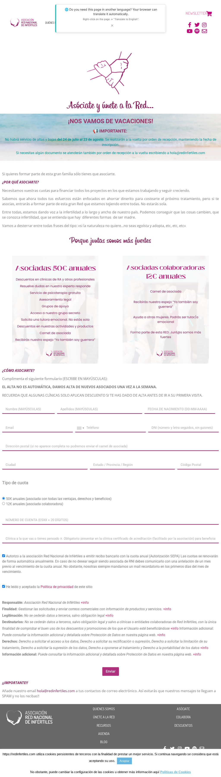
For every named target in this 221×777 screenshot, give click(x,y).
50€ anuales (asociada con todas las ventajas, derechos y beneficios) (59, 499)
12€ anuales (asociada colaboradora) (34, 504)
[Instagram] (204, 25)
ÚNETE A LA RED (104, 717)
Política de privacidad (57, 587)
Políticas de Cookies (175, 772)
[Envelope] (204, 31)
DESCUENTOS (183, 725)
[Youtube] (190, 31)
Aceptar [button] (124, 761)
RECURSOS (104, 725)
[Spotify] (197, 31)
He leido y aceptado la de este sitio (49, 587)
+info (85, 602)
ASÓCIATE (183, 709)
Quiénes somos (53, 22)
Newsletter (196, 13)
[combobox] (80, 428)
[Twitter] (197, 25)
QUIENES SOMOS (104, 709)
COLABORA (183, 717)
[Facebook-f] (190, 25)
